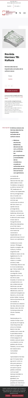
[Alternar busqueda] (20, 13)
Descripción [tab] (5, 128)
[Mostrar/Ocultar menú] (24, 13)
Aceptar (8, 395)
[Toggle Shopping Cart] (16, 13)
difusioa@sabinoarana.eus (14, 3)
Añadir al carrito (12, 90)
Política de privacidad (17, 395)
